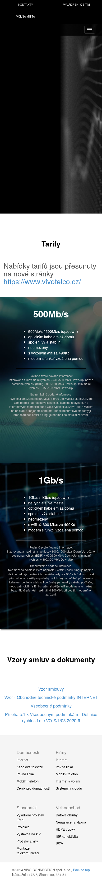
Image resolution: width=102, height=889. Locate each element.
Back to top (81, 869)
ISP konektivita (67, 836)
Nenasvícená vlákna (71, 822)
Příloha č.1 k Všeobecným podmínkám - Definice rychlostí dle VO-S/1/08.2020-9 (51, 717)
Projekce (23, 826)
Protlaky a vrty (27, 841)
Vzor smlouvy (51, 689)
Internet (22, 759)
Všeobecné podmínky (51, 706)
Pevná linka (25, 774)
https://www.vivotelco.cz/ (42, 281)
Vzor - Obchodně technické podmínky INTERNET (51, 697)
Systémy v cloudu (69, 788)
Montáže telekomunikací (28, 850)
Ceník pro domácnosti (33, 788)
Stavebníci (27, 807)
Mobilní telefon (28, 781)
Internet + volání (68, 781)
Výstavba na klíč (29, 834)
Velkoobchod (68, 807)
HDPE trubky (65, 829)
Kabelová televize (30, 766)
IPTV (59, 843)
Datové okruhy (67, 815)
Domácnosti (28, 752)
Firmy (61, 752)
